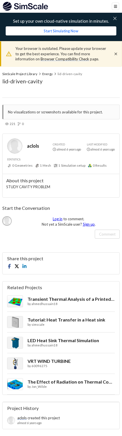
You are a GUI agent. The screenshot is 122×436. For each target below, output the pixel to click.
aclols (33, 146)
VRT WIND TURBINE (49, 361)
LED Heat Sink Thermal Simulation (63, 340)
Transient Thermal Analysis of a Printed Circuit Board (71, 299)
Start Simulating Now (61, 31)
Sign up (89, 224)
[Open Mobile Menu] (115, 6)
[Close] (115, 54)
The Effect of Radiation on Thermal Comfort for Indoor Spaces (71, 381)
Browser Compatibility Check (65, 59)
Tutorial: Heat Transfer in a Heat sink (66, 319)
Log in (57, 219)
